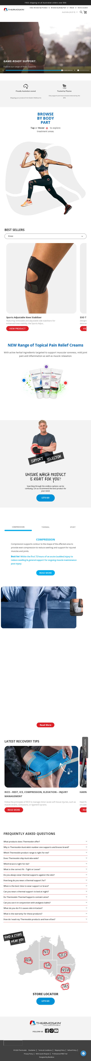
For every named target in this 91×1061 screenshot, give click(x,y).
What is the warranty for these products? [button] (23, 913)
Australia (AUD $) (69, 12)
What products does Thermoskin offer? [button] (22, 841)
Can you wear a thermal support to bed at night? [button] (26, 891)
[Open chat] (83, 1053)
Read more (45, 572)
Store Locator (83, 8)
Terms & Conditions (45, 1050)
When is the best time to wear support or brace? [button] (26, 886)
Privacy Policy (28, 1054)
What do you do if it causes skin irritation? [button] (23, 908)
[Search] (81, 12)
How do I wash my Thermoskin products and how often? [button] (29, 919)
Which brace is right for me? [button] (16, 864)
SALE (31, 8)
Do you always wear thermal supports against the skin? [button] (29, 875)
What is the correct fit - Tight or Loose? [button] (22, 869)
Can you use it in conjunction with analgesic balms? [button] (27, 902)
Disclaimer (32, 1050)
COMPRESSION (18, 527)
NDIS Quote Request (42, 1054)
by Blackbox (50, 1057)
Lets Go (45, 1001)
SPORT (73, 527)
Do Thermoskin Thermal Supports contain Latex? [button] (26, 897)
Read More (45, 725)
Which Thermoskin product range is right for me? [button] (26, 852)
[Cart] (85, 12)
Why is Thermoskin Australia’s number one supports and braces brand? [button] (36, 847)
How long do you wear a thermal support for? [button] (25, 880)
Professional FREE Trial (59, 1054)
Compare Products (85, 747)
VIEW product (17, 328)
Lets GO (45, 497)
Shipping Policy (60, 1050)
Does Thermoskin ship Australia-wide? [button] (21, 858)
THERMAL (45, 527)
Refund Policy (72, 1050)
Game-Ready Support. (20, 61)
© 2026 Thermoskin (20, 1050)
